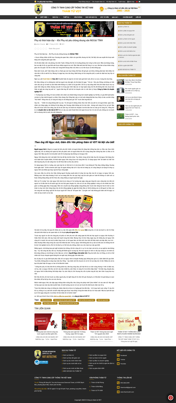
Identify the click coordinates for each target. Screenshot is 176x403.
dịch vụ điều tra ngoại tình (62, 296)
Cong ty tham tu (46, 300)
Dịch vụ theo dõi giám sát (127, 35)
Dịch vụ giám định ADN (126, 65)
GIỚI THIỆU (43, 17)
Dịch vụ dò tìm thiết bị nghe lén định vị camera (129, 56)
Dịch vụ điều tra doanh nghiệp (128, 47)
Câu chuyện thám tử (98, 1)
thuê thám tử (47, 79)
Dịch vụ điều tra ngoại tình (86, 300)
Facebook (123, 355)
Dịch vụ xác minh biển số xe (127, 51)
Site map (131, 1)
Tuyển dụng (121, 1)
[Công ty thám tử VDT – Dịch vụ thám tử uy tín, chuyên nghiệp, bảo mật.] (38, 9)
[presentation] (36, 328)
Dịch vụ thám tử (124, 26)
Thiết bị (66, 17)
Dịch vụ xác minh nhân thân (128, 43)
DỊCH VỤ (55, 17)
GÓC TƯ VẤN (104, 17)
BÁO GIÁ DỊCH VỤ (91, 17)
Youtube (123, 364)
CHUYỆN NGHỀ (127, 17)
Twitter (122, 359)
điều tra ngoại (79, 230)
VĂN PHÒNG (78, 17)
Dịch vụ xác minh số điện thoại (128, 61)
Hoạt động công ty (84, 1)
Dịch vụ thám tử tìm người (127, 39)
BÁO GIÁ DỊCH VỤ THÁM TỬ (128, 69)
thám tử (38, 303)
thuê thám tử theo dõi (50, 303)
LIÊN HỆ (138, 17)
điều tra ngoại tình (103, 300)
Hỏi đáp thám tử (111, 1)
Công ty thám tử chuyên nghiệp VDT (65, 300)
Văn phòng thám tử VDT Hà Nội (69, 303)
